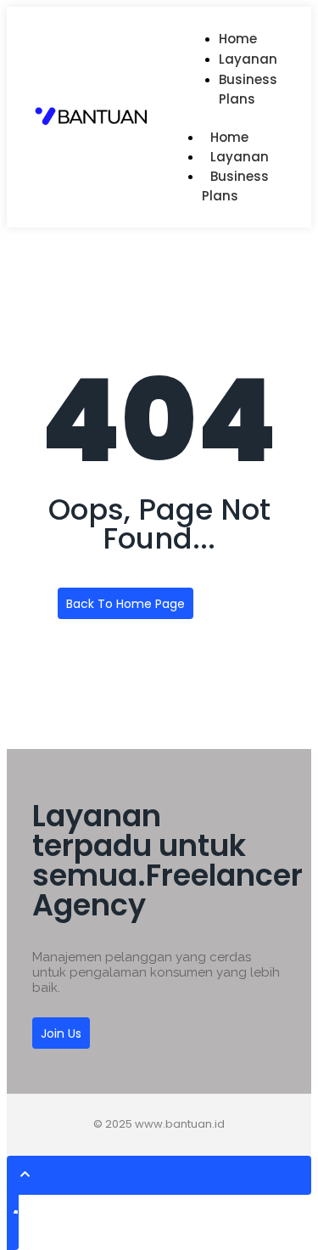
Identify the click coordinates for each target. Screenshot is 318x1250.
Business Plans (248, 89)
